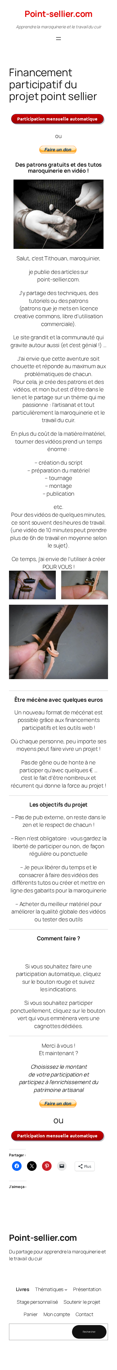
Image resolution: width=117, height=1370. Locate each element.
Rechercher (89, 1331)
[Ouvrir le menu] (58, 38)
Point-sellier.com (58, 13)
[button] (32, 585)
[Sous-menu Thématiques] (66, 1289)
